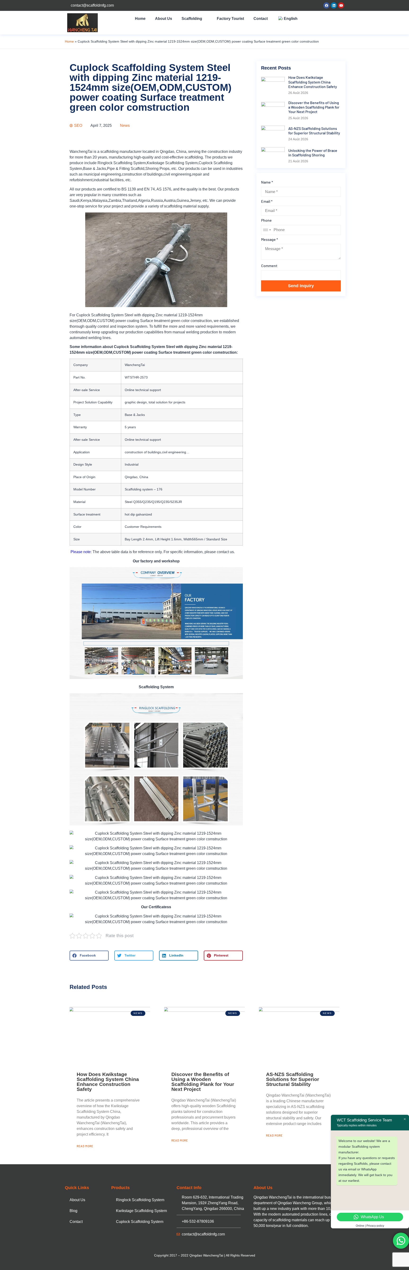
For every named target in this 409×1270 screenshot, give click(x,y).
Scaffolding (192, 19)
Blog (73, 1211)
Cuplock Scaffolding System (139, 1222)
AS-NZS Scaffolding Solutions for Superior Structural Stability (292, 1079)
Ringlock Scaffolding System (140, 1200)
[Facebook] (326, 5)
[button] (89, 956)
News (125, 125)
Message (269, 239)
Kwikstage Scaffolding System (141, 1211)
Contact (260, 19)
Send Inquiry (301, 285)
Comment (269, 265)
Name (267, 182)
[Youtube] (341, 5)
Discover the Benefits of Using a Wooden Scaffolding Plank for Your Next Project (202, 1082)
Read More (85, 1146)
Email (266, 201)
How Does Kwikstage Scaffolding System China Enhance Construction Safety (108, 1082)
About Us (163, 19)
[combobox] (266, 230)
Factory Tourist (230, 19)
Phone (266, 220)
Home (140, 19)
